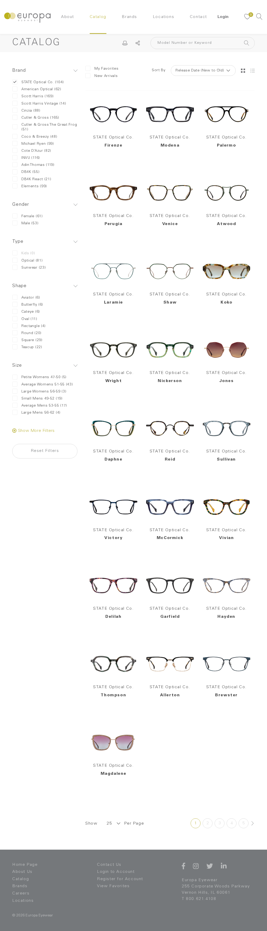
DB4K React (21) (36, 179)
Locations (163, 17)
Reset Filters (45, 451)
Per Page (134, 823)
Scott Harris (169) (37, 96)
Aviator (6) (30, 298)
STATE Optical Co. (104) (42, 82)
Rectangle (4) (33, 326)
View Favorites (113, 886)
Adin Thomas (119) (37, 165)
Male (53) (29, 223)
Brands (129, 17)
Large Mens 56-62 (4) (40, 413)
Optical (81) (32, 261)
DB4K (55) (30, 172)
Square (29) (32, 340)
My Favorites (106, 69)
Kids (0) (28, 253)
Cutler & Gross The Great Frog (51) (49, 127)
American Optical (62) (41, 89)
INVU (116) (30, 158)
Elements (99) (34, 186)
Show (91, 823)
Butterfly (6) (32, 305)
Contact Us (109, 865)
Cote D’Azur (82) (36, 151)
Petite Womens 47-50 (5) (43, 377)
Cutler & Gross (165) (40, 118)
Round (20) (31, 333)
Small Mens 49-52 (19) (42, 399)
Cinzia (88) (30, 111)
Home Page (25, 865)
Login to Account (116, 872)
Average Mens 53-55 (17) (44, 406)
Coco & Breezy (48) (39, 137)
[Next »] (253, 823)
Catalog (98, 17)
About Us (22, 872)
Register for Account (120, 879)
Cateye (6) (30, 312)
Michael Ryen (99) (37, 144)
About (67, 17)
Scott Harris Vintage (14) (43, 104)
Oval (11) (29, 319)
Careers (20, 893)
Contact (198, 17)
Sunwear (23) (33, 268)
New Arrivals (106, 76)
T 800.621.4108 (199, 899)
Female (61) (32, 216)
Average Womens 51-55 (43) (47, 384)
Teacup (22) (31, 347)
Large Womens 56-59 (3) (43, 392)
